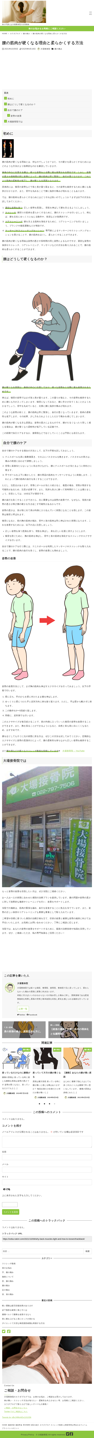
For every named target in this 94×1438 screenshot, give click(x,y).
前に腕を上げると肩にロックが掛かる (18, 1319)
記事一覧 (23, 1009)
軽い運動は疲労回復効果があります (17, 1306)
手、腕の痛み (8, 1272)
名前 (4, 1152)
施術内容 (11, 1425)
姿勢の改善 (16, 116)
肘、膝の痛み (8, 1281)
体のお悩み (7, 1268)
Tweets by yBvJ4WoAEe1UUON (16, 1417)
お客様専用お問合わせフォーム (75, 1425)
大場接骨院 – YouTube (73, 751)
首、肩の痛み (8, 1294)
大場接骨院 (43, 1435)
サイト (5, 1177)
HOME (4, 1425)
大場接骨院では (15, 121)
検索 (88, 1251)
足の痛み (6, 1290)
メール (5, 1164)
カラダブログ (45, 1425)
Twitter (22, 1015)
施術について (8, 1277)
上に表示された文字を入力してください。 (22, 1195)
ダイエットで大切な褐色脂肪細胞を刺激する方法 (23, 1323)
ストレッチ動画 (9, 1264)
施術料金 (18, 1425)
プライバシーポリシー (10, 1428)
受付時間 (26, 1425)
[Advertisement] (24, 71)
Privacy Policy (27, 1435)
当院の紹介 (34, 1425)
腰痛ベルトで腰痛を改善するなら (16, 1314)
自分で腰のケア (15, 110)
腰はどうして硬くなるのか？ (22, 104)
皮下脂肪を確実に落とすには (14, 1310)
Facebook (33, 1015)
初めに (11, 98)
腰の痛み (58, 49)
